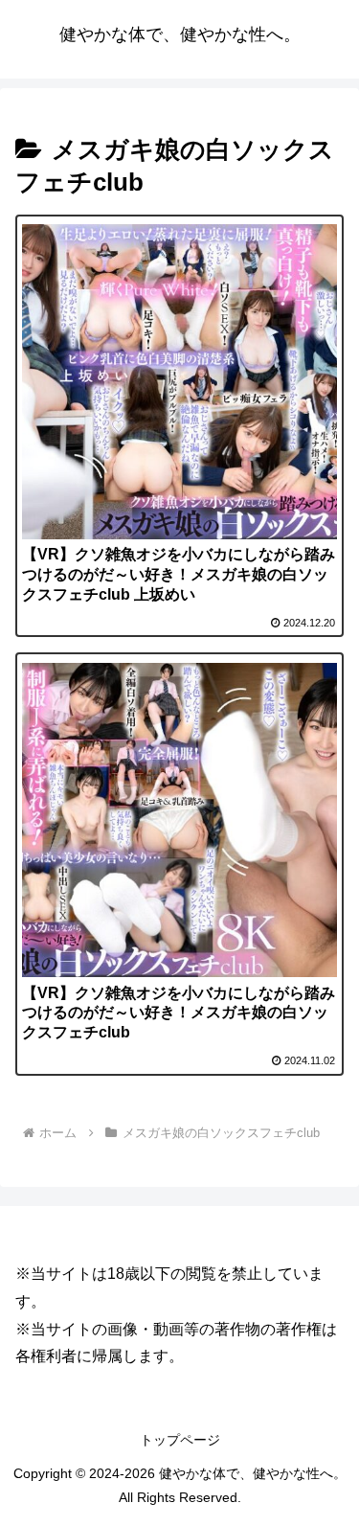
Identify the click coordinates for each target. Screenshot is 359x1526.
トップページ (180, 1439)
